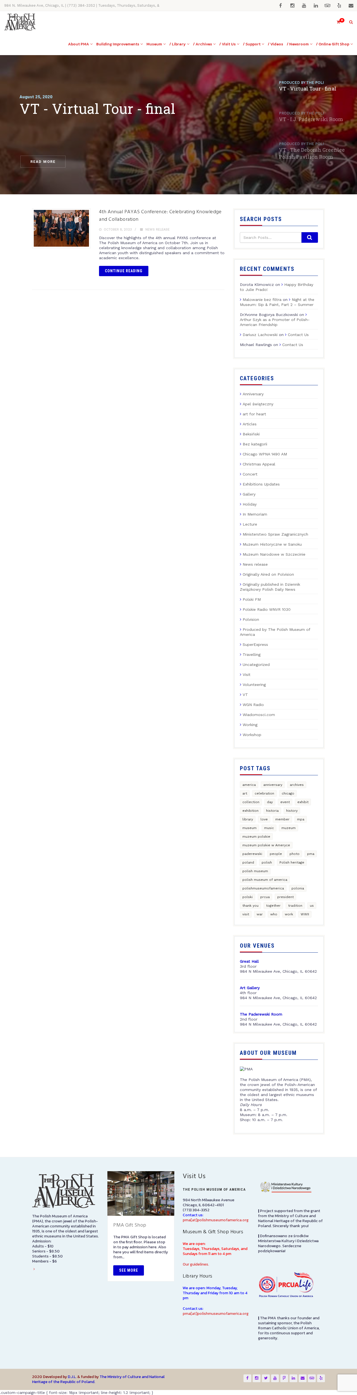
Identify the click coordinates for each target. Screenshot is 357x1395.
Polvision (251, 619)
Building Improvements (117, 44)
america (249, 785)
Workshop (252, 734)
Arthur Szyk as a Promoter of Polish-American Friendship (275, 322)
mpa (300, 819)
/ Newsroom (298, 44)
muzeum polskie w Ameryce (266, 845)
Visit (246, 674)
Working (250, 724)
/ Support (251, 44)
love (264, 819)
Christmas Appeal (259, 464)
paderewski (252, 854)
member (282, 819)
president (285, 897)
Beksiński (251, 434)
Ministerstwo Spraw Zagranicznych (275, 534)
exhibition (250, 811)
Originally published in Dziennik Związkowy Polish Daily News (270, 587)
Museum (154, 44)
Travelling (251, 654)
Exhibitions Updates (261, 484)
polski (247, 897)
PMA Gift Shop (129, 1225)
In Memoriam (255, 514)
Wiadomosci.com (259, 714)
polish (267, 862)
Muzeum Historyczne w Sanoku (272, 544)
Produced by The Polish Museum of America (275, 632)
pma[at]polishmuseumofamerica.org (216, 1220)
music (269, 828)
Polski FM (252, 599)
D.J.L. (72, 1377)
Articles (250, 424)
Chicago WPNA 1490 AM (265, 454)
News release (157, 229)
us (312, 906)
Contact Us (298, 334)
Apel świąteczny (258, 404)
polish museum (255, 871)
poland (248, 862)
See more (128, 1270)
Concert (250, 474)
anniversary (272, 785)
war (260, 914)
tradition (295, 906)
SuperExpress (255, 644)
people (276, 854)
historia (272, 811)
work (289, 914)
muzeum (288, 828)
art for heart (254, 414)
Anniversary (253, 394)
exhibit (302, 802)
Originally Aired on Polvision (268, 574)
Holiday (250, 504)
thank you (250, 906)
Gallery (249, 494)
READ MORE (43, 162)
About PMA (78, 44)
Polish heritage (291, 862)
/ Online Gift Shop (332, 44)
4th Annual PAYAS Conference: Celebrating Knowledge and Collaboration (160, 216)
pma (310, 854)
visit (245, 914)
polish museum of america (264, 880)
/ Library (177, 44)
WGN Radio (253, 704)
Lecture (250, 524)
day (270, 802)
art (244, 793)
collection (250, 802)
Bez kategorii (255, 444)
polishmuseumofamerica (263, 888)
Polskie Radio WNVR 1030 (267, 609)
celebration (264, 793)
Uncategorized (256, 664)
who (273, 914)
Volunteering (254, 684)
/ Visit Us (227, 44)
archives (297, 785)
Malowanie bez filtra (262, 299)
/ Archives (202, 44)
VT (245, 694)
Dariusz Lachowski (260, 334)
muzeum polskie (256, 837)
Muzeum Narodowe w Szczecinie (274, 554)
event (285, 802)
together (273, 906)
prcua (265, 897)
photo (295, 854)
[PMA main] (20, 22)
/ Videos (275, 44)
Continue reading (124, 271)
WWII (305, 914)
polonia (297, 888)
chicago (288, 793)
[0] (336, 22)
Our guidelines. (196, 1264)
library (247, 819)
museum (249, 828)
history (292, 811)
